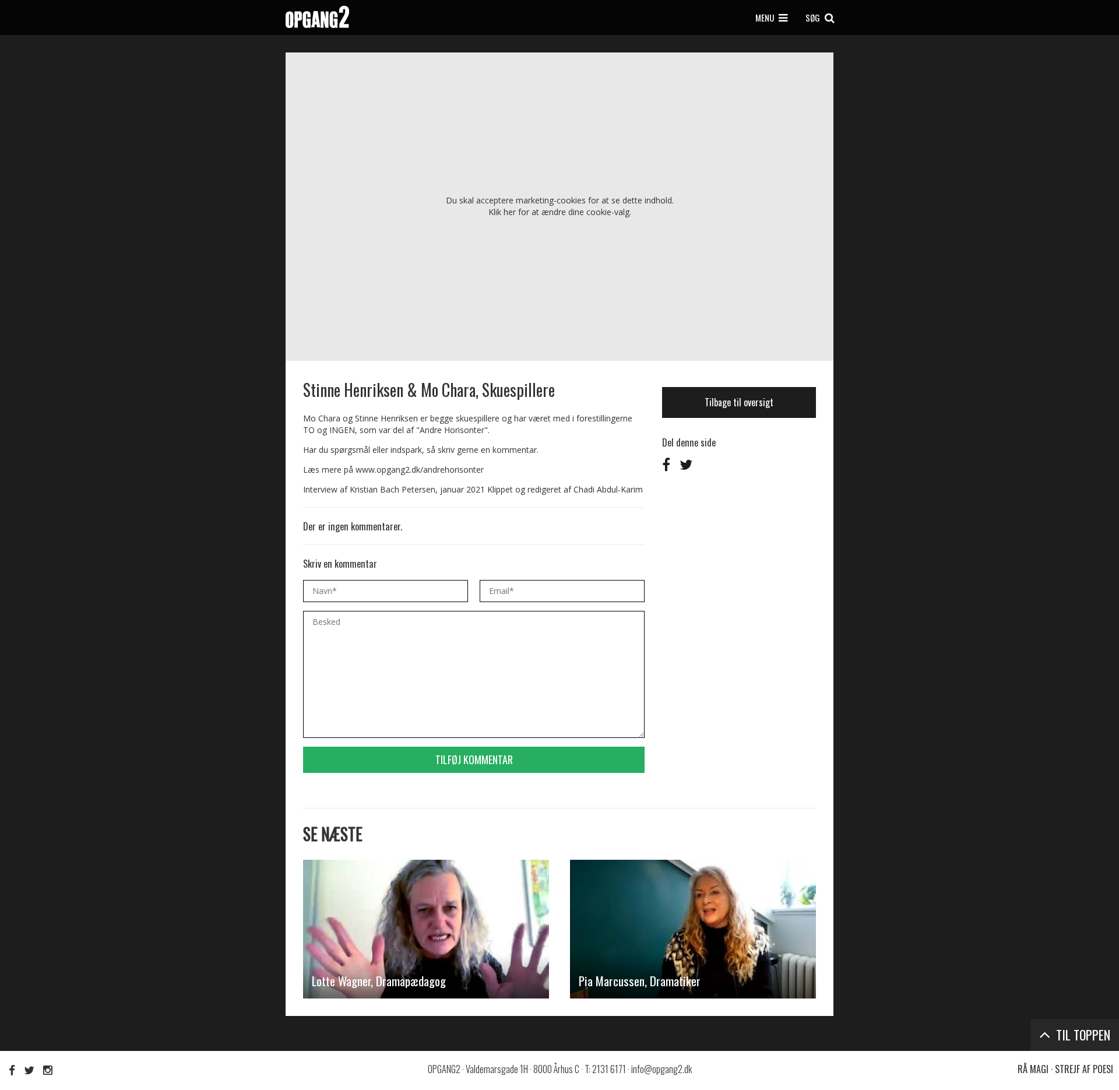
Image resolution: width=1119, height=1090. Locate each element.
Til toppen (1081, 1034)
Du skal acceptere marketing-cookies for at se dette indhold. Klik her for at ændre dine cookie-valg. (560, 206)
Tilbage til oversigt (739, 402)
